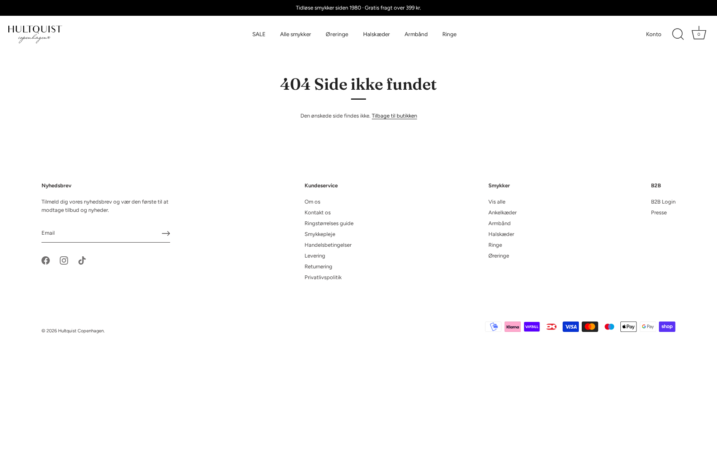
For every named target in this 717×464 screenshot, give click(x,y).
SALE (259, 34)
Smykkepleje (320, 234)
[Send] (166, 233)
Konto (653, 34)
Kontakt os (318, 212)
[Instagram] (64, 260)
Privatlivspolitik (323, 277)
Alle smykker (295, 34)
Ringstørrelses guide (329, 223)
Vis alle (496, 202)
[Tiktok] (82, 260)
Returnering (318, 266)
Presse (659, 212)
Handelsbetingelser (328, 245)
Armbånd (416, 34)
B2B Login (663, 202)
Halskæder (376, 34)
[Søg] (678, 34)
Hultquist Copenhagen (81, 331)
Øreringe (337, 34)
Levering (315, 256)
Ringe (449, 34)
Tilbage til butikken (394, 116)
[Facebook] (45, 260)
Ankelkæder (502, 212)
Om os (312, 202)
